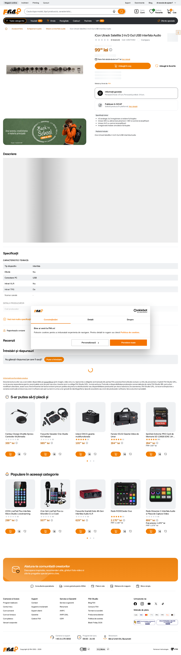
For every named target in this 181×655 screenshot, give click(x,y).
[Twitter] (156, 625)
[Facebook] (135, 625)
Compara (145, 40)
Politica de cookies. (130, 332)
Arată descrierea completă (19, 262)
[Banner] (44, 131)
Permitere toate (128, 342)
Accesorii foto (17, 29)
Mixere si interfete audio (56, 29)
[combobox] (75, 11)
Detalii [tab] (91, 320)
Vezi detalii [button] (126, 57)
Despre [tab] (130, 320)
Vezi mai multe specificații (19, 340)
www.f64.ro (48, 403)
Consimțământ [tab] (51, 320)
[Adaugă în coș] (10, 475)
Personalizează (89, 342)
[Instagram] (142, 625)
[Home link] (6, 29)
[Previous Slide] (5, 438)
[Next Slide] (176, 438)
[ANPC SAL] (144, 643)
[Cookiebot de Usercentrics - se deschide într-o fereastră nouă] (135, 311)
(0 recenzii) (115, 40)
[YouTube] (149, 625)
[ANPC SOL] (167, 643)
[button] (114, 11)
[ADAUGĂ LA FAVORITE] (25, 476)
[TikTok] (162, 625)
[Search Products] (121, 11)
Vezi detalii (133, 137)
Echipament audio (34, 29)
